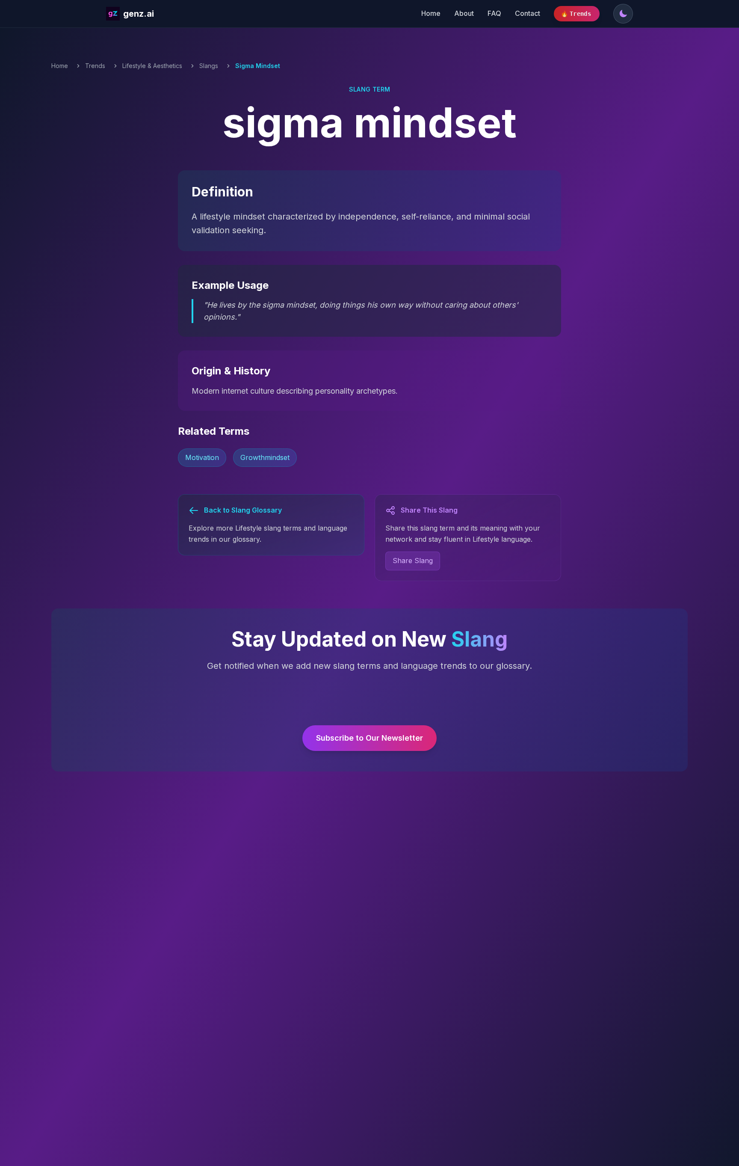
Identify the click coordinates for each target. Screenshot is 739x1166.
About (464, 13)
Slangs (208, 65)
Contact (527, 13)
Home (430, 13)
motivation (202, 457)
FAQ (494, 13)
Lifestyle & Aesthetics (152, 65)
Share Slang (413, 560)
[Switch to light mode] (623, 14)
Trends (95, 65)
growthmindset (265, 457)
